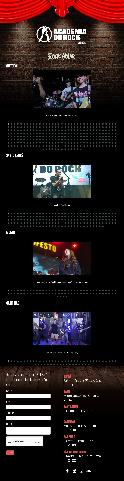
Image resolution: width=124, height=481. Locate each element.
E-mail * (9, 402)
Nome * (9, 391)
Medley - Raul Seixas (62, 205)
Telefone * (10, 413)
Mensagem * (11, 424)
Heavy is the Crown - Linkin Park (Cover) (62, 115)
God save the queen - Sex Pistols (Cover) (62, 352)
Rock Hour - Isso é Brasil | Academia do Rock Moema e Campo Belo (62, 282)
